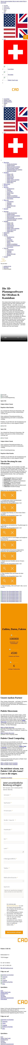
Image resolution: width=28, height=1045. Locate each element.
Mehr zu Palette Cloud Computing (9, 763)
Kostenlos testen (5, 282)
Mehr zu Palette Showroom (7, 727)
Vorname (6, 795)
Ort (5, 839)
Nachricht (7, 887)
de (4, 11)
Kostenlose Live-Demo (6, 777)
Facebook (11, 975)
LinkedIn (4, 980)
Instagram (4, 976)
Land (5, 848)
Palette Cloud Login (13, 80)
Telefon (6, 868)
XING (4, 978)
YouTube (10, 982)
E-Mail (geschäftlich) (9, 859)
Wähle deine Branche (10, 877)
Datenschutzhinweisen (13, 906)
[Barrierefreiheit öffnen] (25, 37)
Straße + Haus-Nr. (9, 820)
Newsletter (10, 74)
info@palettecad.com (7, 968)
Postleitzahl (7, 829)
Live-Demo (11, 69)
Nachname (7, 803)
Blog (3, 984)
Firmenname (7, 811)
